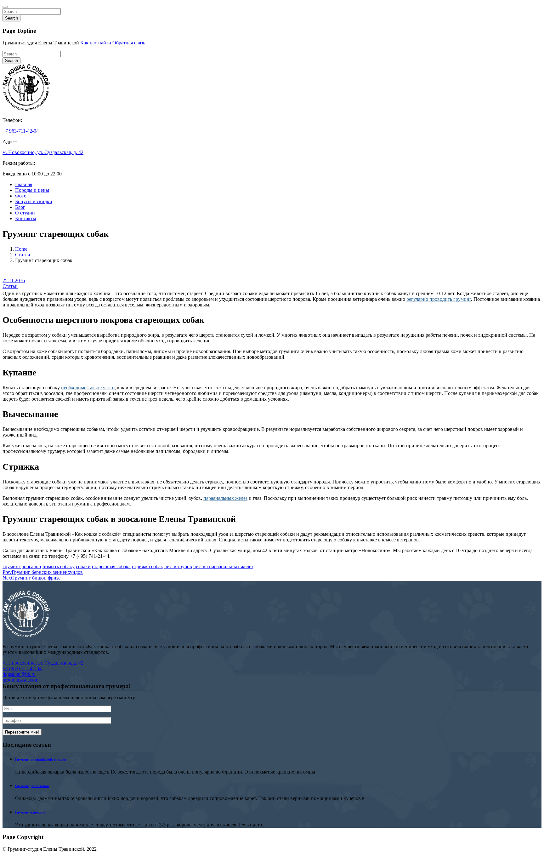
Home (21, 249)
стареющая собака (111, 566)
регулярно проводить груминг (438, 299)
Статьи (22, 254)
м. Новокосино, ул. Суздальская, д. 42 (43, 152)
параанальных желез (225, 498)
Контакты (25, 218)
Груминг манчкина (30, 812)
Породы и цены (32, 190)
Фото (20, 195)
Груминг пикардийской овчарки (40, 759)
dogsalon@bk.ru (19, 674)
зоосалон (31, 566)
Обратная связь (128, 42)
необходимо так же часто (88, 387)
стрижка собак (147, 566)
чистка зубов (178, 566)
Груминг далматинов (32, 786)
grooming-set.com (20, 680)
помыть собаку (58, 566)
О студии (25, 212)
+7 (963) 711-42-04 (22, 668)
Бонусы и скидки (33, 201)
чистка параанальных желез (223, 566)
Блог (20, 207)
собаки (83, 566)
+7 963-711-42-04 (21, 131)
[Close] (5, 7)
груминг (12, 566)
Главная (23, 184)
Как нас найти (95, 42)
